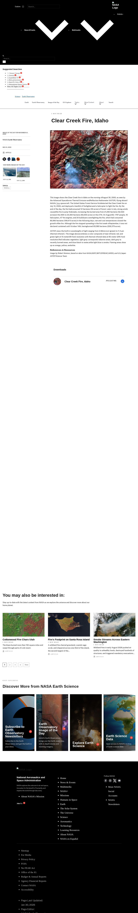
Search (111, 102)
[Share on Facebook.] (9, 159)
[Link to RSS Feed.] (18, 159)
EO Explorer (67, 102)
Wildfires (6, 188)
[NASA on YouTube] (119, 780)
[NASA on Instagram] (110, 780)
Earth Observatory (38, 102)
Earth (27, 102)
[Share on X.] (4, 159)
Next (26, 665)
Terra (58, 203)
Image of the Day (53, 102)
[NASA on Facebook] (105, 780)
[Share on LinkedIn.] (13, 159)
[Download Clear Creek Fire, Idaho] (122, 282)
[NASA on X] (115, 780)
